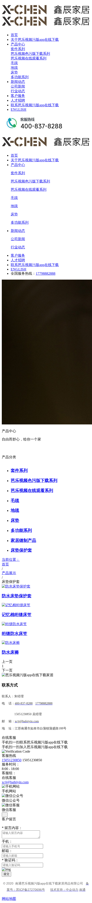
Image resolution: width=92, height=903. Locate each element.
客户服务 (18, 96)
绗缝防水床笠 (14, 633)
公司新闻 (18, 86)
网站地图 (9, 899)
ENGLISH (18, 109)
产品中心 (18, 44)
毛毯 (14, 63)
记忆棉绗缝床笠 (16, 614)
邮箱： (7, 851)
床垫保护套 (21, 550)
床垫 (14, 72)
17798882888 (45, 273)
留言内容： (12, 828)
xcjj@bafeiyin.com (15, 782)
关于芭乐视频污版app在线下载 (35, 39)
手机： (7, 841)
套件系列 (18, 49)
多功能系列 (20, 77)
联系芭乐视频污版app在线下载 (35, 105)
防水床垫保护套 (16, 596)
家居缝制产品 (23, 540)
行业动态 (18, 91)
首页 (14, 35)
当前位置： (11, 562)
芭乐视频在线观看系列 (28, 58)
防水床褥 (10, 652)
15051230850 (11, 760)
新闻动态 (18, 82)
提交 (6, 874)
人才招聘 (18, 100)
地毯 (14, 68)
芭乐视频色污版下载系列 (30, 53)
